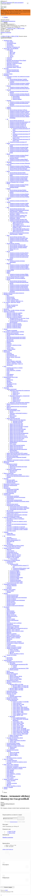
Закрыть (3, 14)
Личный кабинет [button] (5, 19)
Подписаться (21, 818)
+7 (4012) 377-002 (11, 28)
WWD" (6, 890)
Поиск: (2, 802)
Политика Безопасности (13, 821)
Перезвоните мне (6, 834)
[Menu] (1, 5)
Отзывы (6, 17)
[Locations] (2, 7)
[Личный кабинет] (15, 4)
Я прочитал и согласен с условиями (15, 821)
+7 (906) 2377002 (20, 28)
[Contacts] (5, 7)
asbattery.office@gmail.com (8, 849)
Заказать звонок (23, 36)
